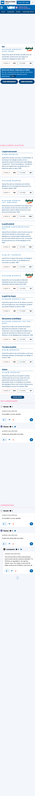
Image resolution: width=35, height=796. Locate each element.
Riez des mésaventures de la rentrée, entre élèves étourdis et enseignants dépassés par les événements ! (17, 73)
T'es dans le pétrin (9, 347)
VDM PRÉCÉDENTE (9, 82)
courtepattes (10, 549)
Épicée (18, 12)
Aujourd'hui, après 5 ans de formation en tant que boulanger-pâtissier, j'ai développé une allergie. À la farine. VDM (17, 355)
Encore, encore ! (17, 397)
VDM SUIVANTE (26, 82)
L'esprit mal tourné (9, 152)
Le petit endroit (8, 224)
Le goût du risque (9, 296)
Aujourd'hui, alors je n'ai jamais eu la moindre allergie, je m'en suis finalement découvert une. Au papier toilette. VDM (16, 186)
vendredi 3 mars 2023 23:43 (12, 554)
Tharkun (6, 427)
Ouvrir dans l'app (23, 2)
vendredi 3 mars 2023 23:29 (9, 431)
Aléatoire (10, 12)
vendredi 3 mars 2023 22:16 (9, 411)
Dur (3, 47)
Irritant (4, 370)
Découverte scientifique (11, 319)
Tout (3, 12)
